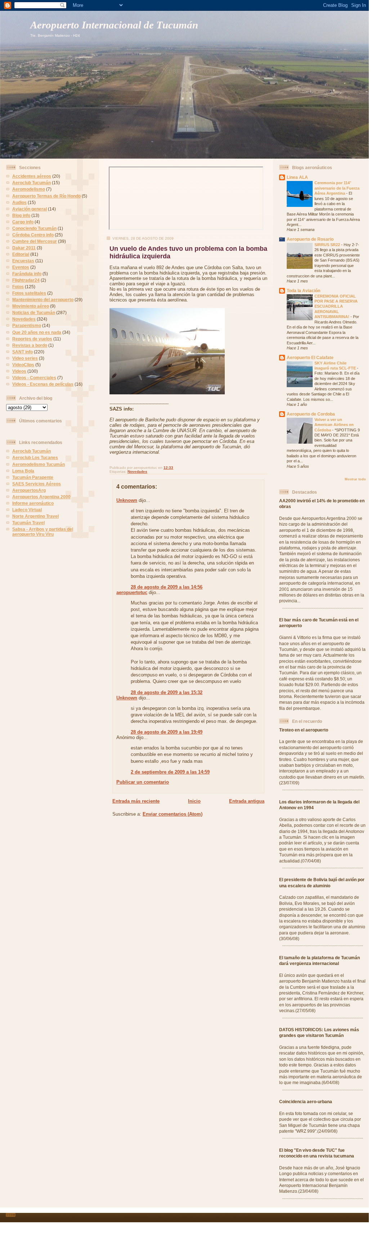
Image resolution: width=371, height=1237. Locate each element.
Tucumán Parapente (32, 477)
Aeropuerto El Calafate (310, 357)
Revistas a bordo (29, 345)
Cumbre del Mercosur (34, 241)
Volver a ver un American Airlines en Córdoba (334, 424)
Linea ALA (297, 177)
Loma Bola (23, 470)
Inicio (194, 801)
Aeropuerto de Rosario (310, 239)
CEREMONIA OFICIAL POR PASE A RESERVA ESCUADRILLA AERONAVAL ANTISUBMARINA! (336, 306)
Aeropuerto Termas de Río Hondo (46, 196)
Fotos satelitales (29, 293)
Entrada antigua (246, 801)
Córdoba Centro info (33, 234)
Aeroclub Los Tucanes (35, 457)
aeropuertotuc (131, 592)
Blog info (21, 215)
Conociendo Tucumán (34, 228)
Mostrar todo (355, 479)
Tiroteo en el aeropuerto (303, 730)
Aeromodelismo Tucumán (38, 464)
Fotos (18, 286)
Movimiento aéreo (30, 306)
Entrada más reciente (136, 801)
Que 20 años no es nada (36, 332)
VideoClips (23, 364)
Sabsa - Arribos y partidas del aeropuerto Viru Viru (42, 531)
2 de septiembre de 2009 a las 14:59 (170, 772)
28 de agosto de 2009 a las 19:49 (166, 732)
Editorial (20, 254)
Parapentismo (26, 325)
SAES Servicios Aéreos (36, 483)
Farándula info (26, 273)
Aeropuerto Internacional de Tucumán (114, 25)
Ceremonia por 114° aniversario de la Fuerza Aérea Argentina (336, 188)
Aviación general (29, 209)
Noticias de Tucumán (33, 312)
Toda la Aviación (303, 290)
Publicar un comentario (142, 782)
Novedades (24, 319)
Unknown (126, 500)
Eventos (20, 267)
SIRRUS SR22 (327, 245)
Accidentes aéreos (31, 176)
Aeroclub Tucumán (31, 182)
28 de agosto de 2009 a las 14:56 (166, 587)
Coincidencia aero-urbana (305, 1101)
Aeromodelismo (28, 189)
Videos (19, 371)
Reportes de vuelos (32, 338)
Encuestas (23, 260)
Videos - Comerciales (34, 377)
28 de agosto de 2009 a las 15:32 (166, 692)
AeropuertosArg (29, 490)
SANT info (22, 351)
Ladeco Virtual (27, 509)
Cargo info (22, 221)
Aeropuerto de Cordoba (311, 414)
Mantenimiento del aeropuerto (42, 299)
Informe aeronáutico (33, 503)
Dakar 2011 (24, 247)
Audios (19, 202)
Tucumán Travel (28, 522)
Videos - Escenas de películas (42, 384)
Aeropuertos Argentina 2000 (41, 496)
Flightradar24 (26, 280)
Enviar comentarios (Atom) (172, 814)
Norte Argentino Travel (35, 516)
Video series (25, 358)
